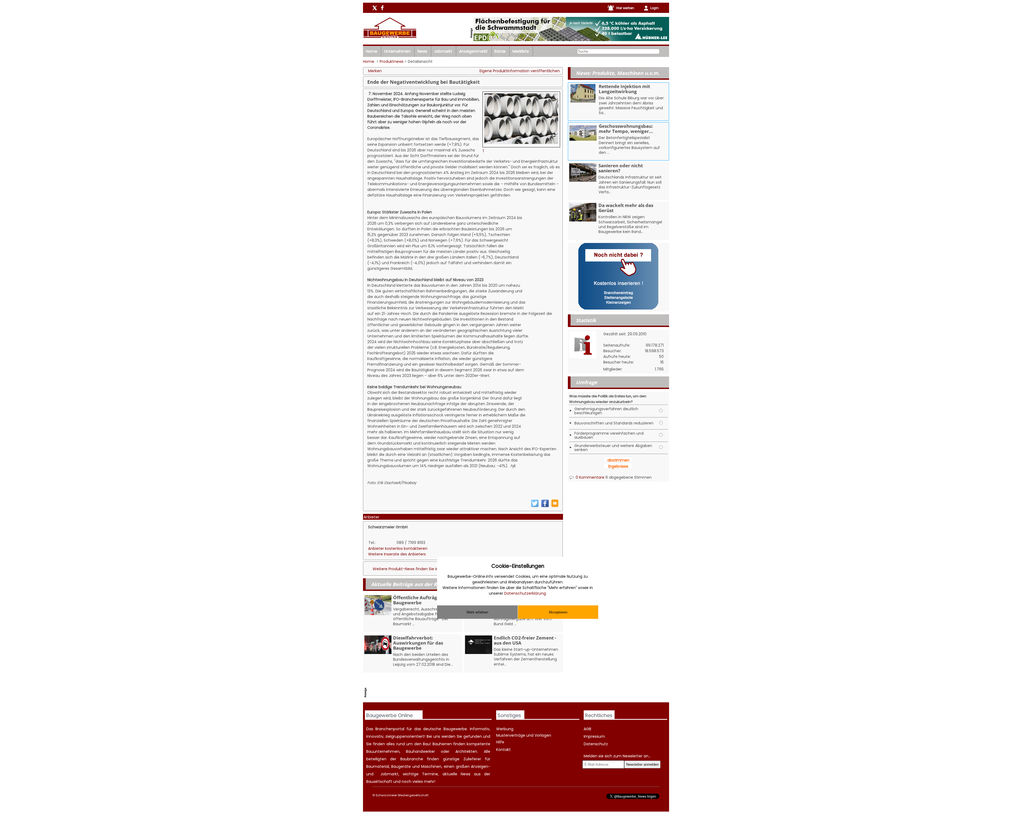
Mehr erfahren (477, 612)
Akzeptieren (558, 612)
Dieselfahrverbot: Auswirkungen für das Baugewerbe (418, 643)
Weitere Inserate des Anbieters (397, 554)
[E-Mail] (554, 505)
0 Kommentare (589, 477)
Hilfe (500, 742)
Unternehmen (397, 51)
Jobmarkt (443, 51)
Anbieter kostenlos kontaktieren (397, 548)
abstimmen (618, 460)
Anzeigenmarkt (473, 51)
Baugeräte (401, 766)
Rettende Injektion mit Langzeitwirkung (624, 89)
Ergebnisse (618, 466)
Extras (500, 51)
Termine (430, 774)
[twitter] (535, 506)
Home (371, 51)
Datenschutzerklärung (525, 593)
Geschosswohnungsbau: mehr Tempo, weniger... (626, 128)
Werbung (504, 729)
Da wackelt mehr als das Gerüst (625, 207)
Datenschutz (596, 744)
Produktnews (392, 61)
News (422, 51)
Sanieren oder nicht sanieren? (620, 168)
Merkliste (521, 51)
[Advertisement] (466, 689)
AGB (587, 729)
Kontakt (503, 749)
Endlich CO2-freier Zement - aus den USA (525, 640)
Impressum (594, 736)
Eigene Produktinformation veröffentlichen (520, 71)
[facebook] (545, 506)
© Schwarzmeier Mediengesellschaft (400, 795)
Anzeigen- (480, 766)
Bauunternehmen (383, 751)
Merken (375, 71)
